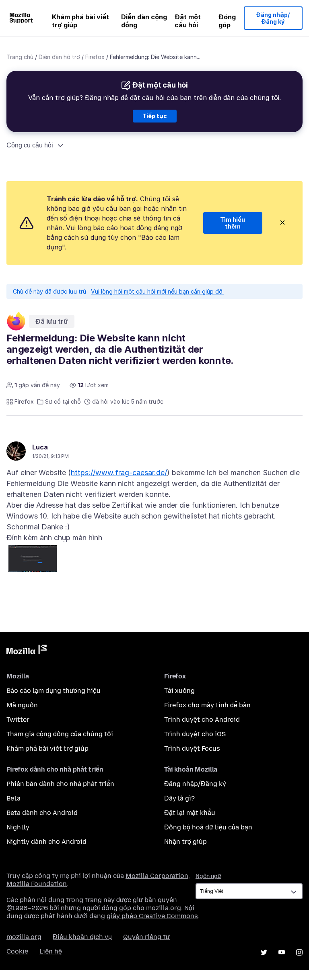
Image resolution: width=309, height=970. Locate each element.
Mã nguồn (22, 705)
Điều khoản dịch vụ (82, 937)
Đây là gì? (179, 798)
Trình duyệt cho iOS (195, 734)
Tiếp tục (154, 115)
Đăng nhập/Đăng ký (273, 18)
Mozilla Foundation (36, 884)
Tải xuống (179, 690)
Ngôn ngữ (208, 876)
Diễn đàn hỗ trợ (59, 56)
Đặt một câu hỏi (188, 21)
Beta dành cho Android (42, 813)
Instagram (299, 952)
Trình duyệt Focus (192, 748)
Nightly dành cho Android (46, 841)
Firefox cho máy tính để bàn (207, 705)
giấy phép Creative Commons (152, 916)
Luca (40, 447)
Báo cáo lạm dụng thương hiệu (53, 690)
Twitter (17, 719)
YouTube (281, 952)
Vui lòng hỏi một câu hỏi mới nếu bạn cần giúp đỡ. (157, 291)
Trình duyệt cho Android (202, 719)
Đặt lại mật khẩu (189, 813)
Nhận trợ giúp (185, 841)
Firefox (95, 56)
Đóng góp (227, 21)
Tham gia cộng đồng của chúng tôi (59, 734)
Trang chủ (19, 56)
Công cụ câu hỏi (29, 145)
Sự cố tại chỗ (63, 401)
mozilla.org (23, 937)
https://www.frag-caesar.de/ (119, 472)
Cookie (17, 951)
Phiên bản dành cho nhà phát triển (60, 784)
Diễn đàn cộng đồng (144, 21)
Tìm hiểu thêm (232, 223)
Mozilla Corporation (157, 876)
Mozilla (26, 651)
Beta (13, 798)
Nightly (17, 827)
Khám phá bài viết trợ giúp (80, 21)
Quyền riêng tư (146, 937)
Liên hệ (50, 951)
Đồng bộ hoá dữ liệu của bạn (208, 827)
